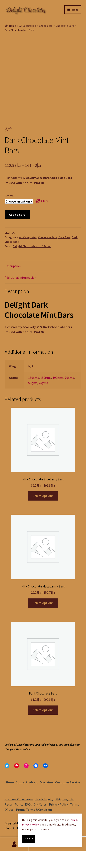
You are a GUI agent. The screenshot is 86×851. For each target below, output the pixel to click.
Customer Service (67, 782)
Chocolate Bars (65, 26)
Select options (43, 496)
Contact (21, 782)
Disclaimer (47, 782)
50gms (32, 383)
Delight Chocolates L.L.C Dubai (32, 246)
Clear (44, 201)
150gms (45, 378)
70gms (69, 378)
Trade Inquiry (44, 799)
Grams (9, 196)
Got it (29, 839)
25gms (43, 383)
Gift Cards (40, 804)
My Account (14, 844)
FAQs (28, 804)
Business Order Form (19, 799)
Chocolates (46, 26)
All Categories (27, 26)
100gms (58, 378)
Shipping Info (65, 799)
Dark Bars (64, 237)
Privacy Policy (58, 804)
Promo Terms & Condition (34, 810)
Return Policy (14, 804)
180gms (33, 378)
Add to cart (17, 214)
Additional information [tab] (20, 277)
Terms (73, 820)
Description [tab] (13, 266)
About (33, 782)
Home (12, 26)
